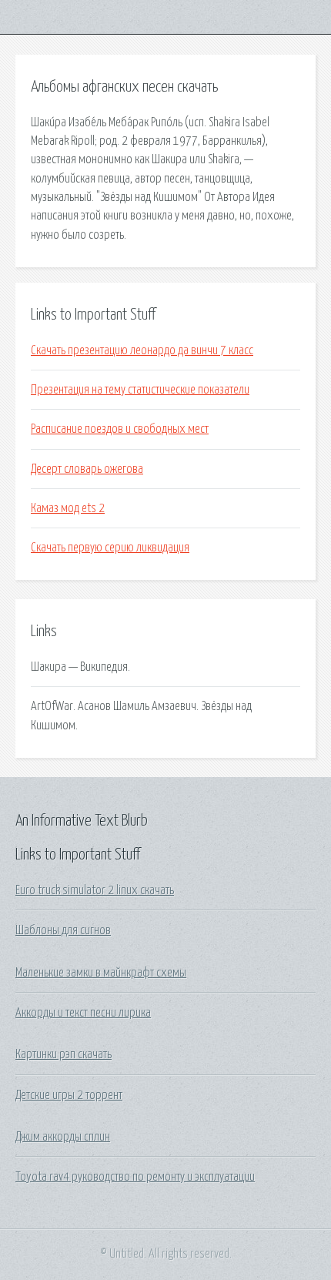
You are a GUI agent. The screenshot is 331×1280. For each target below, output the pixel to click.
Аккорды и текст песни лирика (83, 1013)
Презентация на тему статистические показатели (140, 390)
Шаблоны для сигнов (63, 930)
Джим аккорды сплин (62, 1137)
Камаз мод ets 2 (68, 508)
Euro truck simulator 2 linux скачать (94, 890)
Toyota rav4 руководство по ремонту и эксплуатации (135, 1177)
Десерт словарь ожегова (87, 469)
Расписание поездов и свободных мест (120, 429)
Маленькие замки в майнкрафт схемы (100, 973)
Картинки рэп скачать (63, 1054)
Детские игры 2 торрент (68, 1095)
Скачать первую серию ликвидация (110, 547)
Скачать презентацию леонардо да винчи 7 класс (142, 350)
